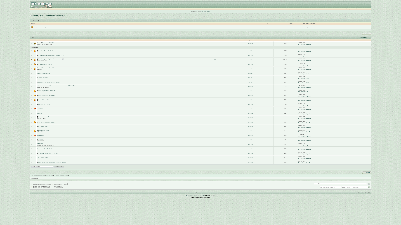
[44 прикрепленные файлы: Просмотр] (37, 153)
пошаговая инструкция (43, 87)
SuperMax (250, 43)
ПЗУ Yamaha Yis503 (43, 126)
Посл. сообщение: (302, 44)
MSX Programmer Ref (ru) (43, 73)
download (39, 69)
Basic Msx (39, 113)
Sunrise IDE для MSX (43, 99)
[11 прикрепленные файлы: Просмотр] (37, 55)
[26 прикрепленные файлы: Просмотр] (37, 95)
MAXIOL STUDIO (35, 8)
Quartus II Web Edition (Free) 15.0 (45, 68)
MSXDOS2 (40, 108)
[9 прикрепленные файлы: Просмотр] (37, 99)
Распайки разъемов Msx (44, 117)
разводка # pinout (41, 118)
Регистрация (207, 11)
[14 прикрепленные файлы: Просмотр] (37, 77)
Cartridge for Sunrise (43, 77)
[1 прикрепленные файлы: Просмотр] (37, 50)
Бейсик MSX (40, 131)
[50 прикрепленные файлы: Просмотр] (37, 59)
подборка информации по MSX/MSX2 (45, 27)
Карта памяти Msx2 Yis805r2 (44, 148)
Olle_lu (250, 77)
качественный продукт (42, 91)
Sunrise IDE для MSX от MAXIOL (46, 90)
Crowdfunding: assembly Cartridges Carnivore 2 (49, 59)
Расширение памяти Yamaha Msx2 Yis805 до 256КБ (51, 55)
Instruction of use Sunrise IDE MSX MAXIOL (49, 82)
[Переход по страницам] (62, 59)
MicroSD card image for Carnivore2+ (47, 50)
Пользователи (359, 8)
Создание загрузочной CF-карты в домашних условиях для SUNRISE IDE (56, 85)
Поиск (353, 8)
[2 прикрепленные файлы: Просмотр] (41, 42)
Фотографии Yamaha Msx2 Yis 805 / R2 (48, 153)
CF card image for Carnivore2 (45, 64)
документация (40, 140)
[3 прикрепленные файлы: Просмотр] (37, 64)
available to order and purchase (44, 44)
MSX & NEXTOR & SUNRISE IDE (46, 122)
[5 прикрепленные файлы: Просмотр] (37, 90)
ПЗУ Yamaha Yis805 (43, 157)
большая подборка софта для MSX (45, 145)
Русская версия (189, 195)
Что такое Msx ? (41, 135)
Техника (41, 15)
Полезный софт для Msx (44, 104)
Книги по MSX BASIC (43, 130)
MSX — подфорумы (37, 20)
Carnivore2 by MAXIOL (48, 42)
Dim (307, 91)
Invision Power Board (199, 195)
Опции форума (363, 37)
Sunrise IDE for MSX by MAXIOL (46, 95)
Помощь (348, 8)
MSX (63, 15)
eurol (307, 56)
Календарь (367, 8)
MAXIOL (35, 15)
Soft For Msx (40, 143)
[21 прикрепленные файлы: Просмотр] (37, 82)
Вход (202, 11)
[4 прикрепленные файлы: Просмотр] (37, 104)
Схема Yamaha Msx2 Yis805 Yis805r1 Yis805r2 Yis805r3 (52, 162)
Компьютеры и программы (53, 15)
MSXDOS (40, 139)
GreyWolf (250, 73)
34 (215, 59)
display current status (42, 60)
